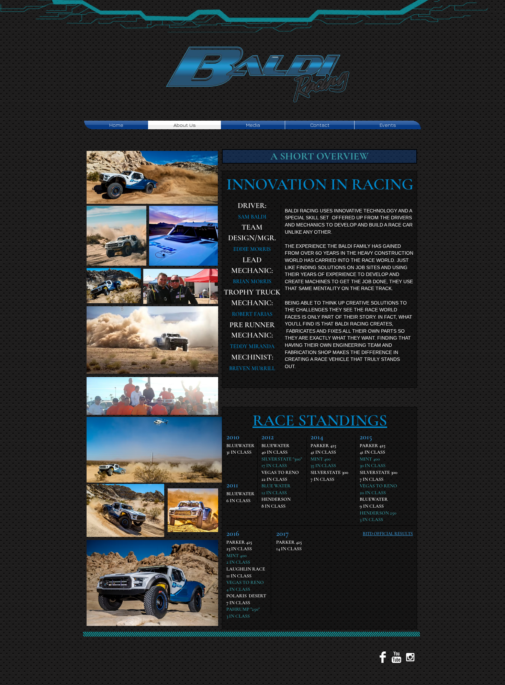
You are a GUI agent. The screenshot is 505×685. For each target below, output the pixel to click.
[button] (319, 156)
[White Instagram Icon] (410, 657)
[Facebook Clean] (383, 657)
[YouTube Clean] (396, 657)
